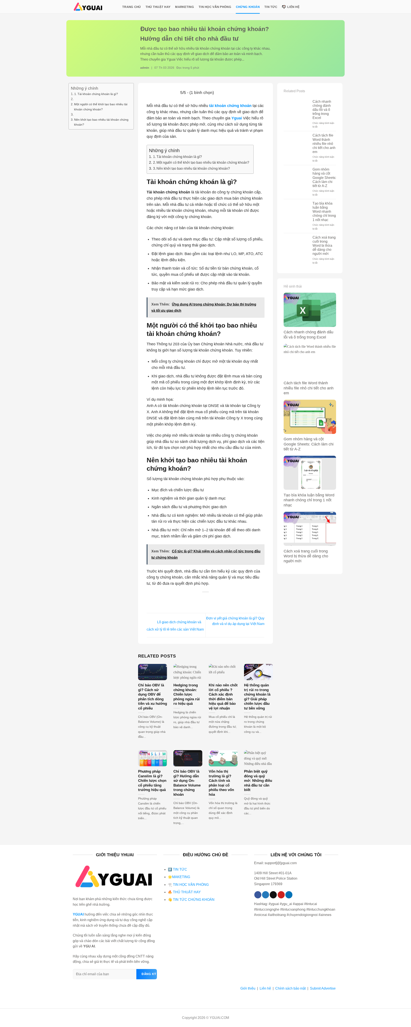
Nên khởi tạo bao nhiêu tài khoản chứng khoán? (101, 122)
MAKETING (181, 877)
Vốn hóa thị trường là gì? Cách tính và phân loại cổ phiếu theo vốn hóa (221, 783)
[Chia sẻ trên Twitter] (197, 600)
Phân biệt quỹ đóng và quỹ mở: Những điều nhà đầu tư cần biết (258, 780)
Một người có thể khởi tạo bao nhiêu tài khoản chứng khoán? (100, 106)
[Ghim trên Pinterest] (214, 600)
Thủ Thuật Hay (158, 7)
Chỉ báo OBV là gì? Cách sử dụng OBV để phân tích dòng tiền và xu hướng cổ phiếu (152, 696)
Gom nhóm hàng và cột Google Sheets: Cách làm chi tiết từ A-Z (324, 178)
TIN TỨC (180, 869)
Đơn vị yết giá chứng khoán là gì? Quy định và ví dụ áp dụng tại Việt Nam (235, 621)
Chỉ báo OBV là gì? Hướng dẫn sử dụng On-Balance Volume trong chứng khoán (187, 783)
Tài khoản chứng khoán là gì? (97, 94)
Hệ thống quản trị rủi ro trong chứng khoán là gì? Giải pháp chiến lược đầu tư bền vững (257, 696)
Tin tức (270, 7)
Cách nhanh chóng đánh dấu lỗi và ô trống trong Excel (322, 110)
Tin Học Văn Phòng (215, 7)
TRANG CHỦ (131, 7)
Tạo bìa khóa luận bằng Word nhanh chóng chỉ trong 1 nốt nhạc (324, 212)
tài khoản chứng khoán (230, 106)
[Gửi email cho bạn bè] (206, 600)
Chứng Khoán (248, 7)
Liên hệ (293, 7)
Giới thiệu (247, 988)
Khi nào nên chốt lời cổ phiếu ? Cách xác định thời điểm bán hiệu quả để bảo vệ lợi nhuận (223, 696)
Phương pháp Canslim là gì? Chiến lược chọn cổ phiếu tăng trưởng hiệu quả (152, 780)
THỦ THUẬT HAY (186, 892)
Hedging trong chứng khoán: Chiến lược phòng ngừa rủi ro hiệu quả (186, 694)
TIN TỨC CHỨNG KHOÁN (193, 899)
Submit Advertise (323, 988)
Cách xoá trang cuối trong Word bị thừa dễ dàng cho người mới (324, 246)
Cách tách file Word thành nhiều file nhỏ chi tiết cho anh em (324, 144)
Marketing (184, 7)
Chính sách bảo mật (290, 988)
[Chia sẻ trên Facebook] (188, 600)
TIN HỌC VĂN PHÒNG (191, 884)
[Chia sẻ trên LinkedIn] (223, 600)
